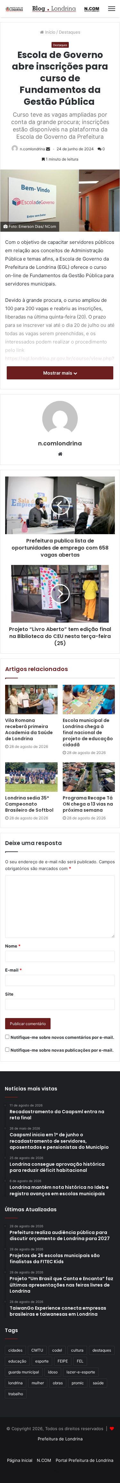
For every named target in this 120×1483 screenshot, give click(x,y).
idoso (53, 1372)
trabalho (15, 1393)
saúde (98, 1382)
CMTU (37, 1350)
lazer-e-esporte (81, 1372)
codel (57, 1350)
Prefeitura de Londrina (60, 1438)
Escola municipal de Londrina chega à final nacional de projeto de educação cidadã (88, 732)
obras (58, 1382)
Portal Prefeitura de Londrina (84, 1460)
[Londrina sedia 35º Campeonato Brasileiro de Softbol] (31, 777)
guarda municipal (23, 1372)
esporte (42, 1361)
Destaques (69, 32)
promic (78, 1382)
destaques (101, 1350)
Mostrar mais (58, 373)
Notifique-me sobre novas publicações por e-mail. (62, 1050)
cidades (15, 1350)
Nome (12, 946)
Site (9, 994)
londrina (15, 1382)
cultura (77, 1350)
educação (17, 1361)
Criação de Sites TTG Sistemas (60, 1450)
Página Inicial (19, 1460)
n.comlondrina (32, 148)
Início (49, 32)
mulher (38, 1382)
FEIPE (63, 1361)
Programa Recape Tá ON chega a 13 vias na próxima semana (88, 804)
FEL (80, 1361)
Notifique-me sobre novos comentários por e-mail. (62, 1037)
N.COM (44, 1460)
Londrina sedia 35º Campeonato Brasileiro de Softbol (29, 804)
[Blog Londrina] (53, 8)
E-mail (13, 970)
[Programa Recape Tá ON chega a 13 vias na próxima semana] (89, 777)
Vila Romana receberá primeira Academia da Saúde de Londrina (29, 729)
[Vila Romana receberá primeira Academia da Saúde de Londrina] (31, 699)
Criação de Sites (60, 1471)
